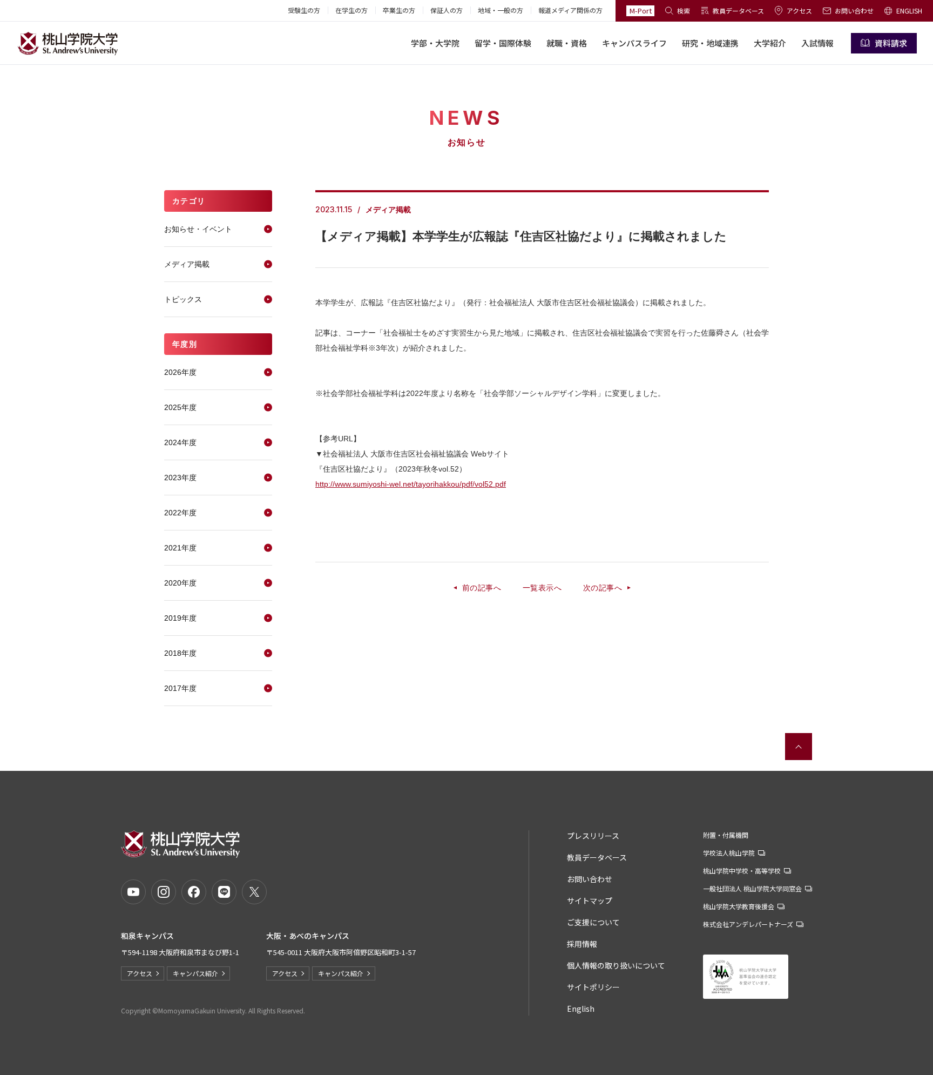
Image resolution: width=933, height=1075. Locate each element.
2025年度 (180, 407)
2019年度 (180, 618)
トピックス (183, 299)
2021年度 (180, 547)
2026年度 (180, 372)
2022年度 (180, 512)
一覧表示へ (542, 588)
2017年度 (180, 688)
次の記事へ (602, 588)
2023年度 (180, 477)
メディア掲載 (186, 264)
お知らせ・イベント (198, 229)
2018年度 (180, 653)
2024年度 (180, 442)
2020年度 (180, 583)
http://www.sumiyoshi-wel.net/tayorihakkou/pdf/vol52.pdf (410, 484)
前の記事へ (481, 588)
